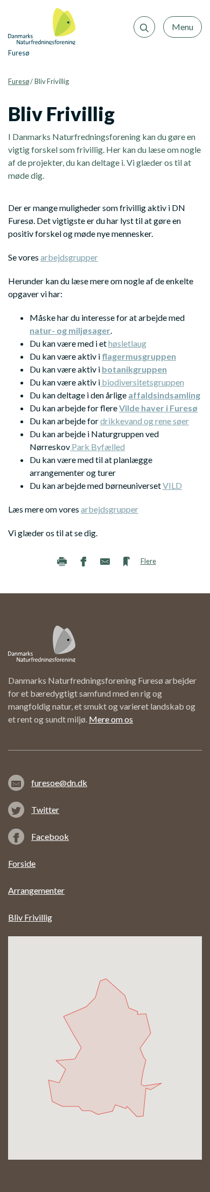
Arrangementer (36, 890)
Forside (22, 863)
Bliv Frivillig (30, 917)
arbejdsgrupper (69, 257)
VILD (172, 485)
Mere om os (111, 719)
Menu (182, 27)
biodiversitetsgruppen (142, 382)
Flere (148, 561)
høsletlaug (127, 343)
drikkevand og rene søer (144, 421)
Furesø (18, 81)
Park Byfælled (97, 446)
